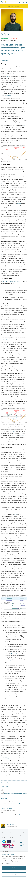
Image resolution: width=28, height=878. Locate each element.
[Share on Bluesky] (8, 34)
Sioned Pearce (6, 816)
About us (12, 835)
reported (22, 435)
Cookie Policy (7, 863)
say (24, 125)
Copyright (21, 835)
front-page (8, 660)
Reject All (14, 875)
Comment (12, 832)
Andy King (24, 793)
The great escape (5, 786)
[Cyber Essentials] (9, 842)
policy (7, 76)
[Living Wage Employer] (4, 842)
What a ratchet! (4, 798)
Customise (14, 871)
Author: (2, 793)
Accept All (14, 867)
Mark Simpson (7, 814)
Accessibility (21, 832)
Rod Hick (22, 814)
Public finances (4, 38)
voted (13, 431)
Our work (4, 832)
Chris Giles (5, 340)
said (2, 183)
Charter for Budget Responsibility (12, 281)
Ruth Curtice (13, 803)
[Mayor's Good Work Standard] (14, 842)
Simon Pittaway (7, 793)
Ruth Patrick (11, 816)
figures (19, 203)
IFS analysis (14, 653)
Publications (5, 835)
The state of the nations (6, 808)
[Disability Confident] (6, 846)
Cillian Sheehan (14, 793)
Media (3, 837)
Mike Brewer (12, 814)
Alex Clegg (18, 803)
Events (11, 837)
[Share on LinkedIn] (5, 34)
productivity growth (6, 758)
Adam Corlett (11, 57)
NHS (15, 514)
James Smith (19, 793)
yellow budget (8, 95)
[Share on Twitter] (2, 34)
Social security (13, 38)
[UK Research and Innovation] (12, 846)
